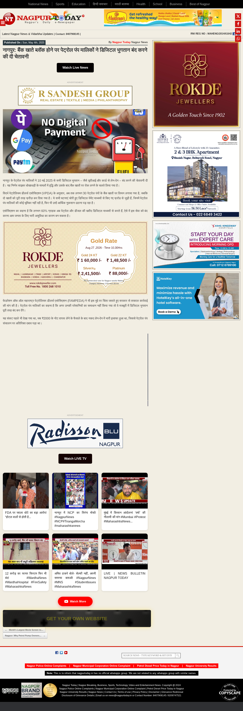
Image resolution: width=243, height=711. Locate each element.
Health (140, 4)
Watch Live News (75, 67)
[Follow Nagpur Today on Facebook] (56, 652)
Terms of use (124, 692)
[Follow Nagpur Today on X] (61, 652)
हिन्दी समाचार (100, 4)
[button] (26, 501)
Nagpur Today (121, 42)
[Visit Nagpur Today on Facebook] (234, 33)
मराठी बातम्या (122, 4)
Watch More (78, 601)
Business (176, 4)
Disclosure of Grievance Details (78, 695)
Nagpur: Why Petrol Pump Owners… (25, 635)
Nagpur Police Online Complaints (46, 665)
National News (38, 4)
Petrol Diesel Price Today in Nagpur (158, 665)
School (157, 4)
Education (78, 4)
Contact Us (110, 692)
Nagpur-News (95, 692)
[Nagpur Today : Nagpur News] (44, 19)
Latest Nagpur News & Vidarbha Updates (27, 33)
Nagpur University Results (201, 665)
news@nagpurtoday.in (120, 695)
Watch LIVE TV (75, 458)
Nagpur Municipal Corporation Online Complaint (101, 665)
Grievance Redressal (172, 692)
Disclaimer (154, 692)
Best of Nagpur (200, 4)
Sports (60, 4)
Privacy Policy (140, 692)
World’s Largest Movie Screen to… (24, 630)
